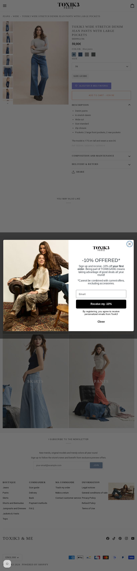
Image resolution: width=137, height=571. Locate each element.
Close (101, 321)
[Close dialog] (129, 244)
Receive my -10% (101, 304)
